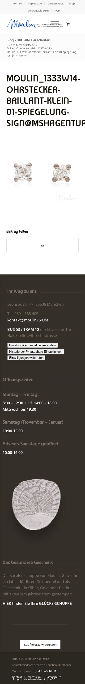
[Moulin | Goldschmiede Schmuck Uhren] (35, 23)
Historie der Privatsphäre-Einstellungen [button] (35, 351)
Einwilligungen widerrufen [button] (26, 358)
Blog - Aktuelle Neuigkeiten (28, 40)
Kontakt (17, 3)
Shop (71, 3)
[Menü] (52, 23)
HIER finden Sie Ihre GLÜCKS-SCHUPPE (37, 603)
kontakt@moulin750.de (27, 320)
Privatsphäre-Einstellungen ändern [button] (32, 345)
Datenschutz (55, 3)
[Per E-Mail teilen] (42, 245)
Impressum (35, 3)
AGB (57, 10)
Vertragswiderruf (38, 10)
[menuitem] (17, 3)
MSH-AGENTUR (47, 671)
